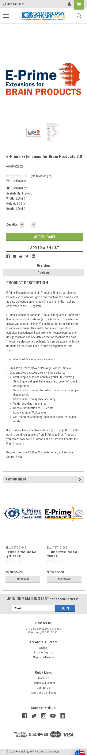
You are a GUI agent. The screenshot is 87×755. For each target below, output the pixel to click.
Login (37, 652)
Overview (43, 266)
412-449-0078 (15, 4)
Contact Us (43, 687)
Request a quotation (44, 683)
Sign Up (48, 652)
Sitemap (53, 751)
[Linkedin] (33, 256)
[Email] (14, 256)
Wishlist (43, 647)
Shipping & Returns (43, 657)
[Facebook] (8, 256)
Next (80, 78)
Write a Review (16, 180)
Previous (6, 78)
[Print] (20, 256)
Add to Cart (23, 579)
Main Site (43, 678)
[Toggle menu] (6, 16)
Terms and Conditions (43, 692)
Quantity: (12, 224)
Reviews (44, 273)
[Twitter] (27, 256)
